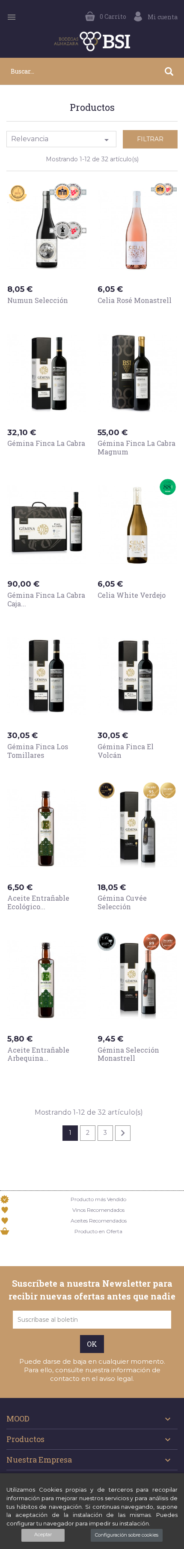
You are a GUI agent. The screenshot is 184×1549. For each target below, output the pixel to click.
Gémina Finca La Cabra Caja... (46, 599)
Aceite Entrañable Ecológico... (38, 902)
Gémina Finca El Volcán (126, 751)
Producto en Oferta (98, 1231)
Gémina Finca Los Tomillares (37, 751)
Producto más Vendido (98, 1199)
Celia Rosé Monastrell (135, 300)
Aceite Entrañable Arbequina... (38, 1054)
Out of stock (37, 459)
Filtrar (150, 139)
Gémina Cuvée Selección (122, 902)
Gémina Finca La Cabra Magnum (136, 447)
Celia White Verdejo (132, 595)
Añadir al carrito (47, 316)
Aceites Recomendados (99, 1220)
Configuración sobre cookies (126, 1535)
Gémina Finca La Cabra (46, 443)
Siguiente (123, 1133)
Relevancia (61, 140)
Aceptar (43, 1534)
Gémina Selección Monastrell (128, 1054)
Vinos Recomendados (98, 1210)
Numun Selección (37, 300)
